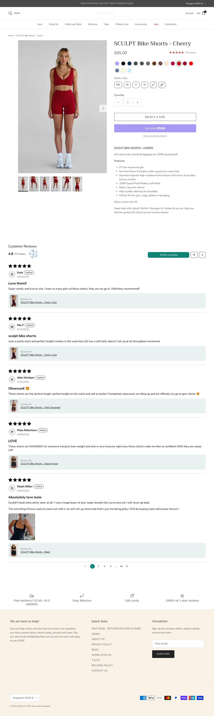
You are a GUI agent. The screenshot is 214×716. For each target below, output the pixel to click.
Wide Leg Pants (73, 24)
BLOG (95, 649)
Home (11, 35)
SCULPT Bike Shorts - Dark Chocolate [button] (40, 407)
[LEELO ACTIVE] (107, 13)
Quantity (119, 95)
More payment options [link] (155, 136)
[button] (14, 301)
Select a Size (120, 78)
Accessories (141, 24)
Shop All (53, 24)
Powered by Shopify (41, 706)
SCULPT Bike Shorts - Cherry (30, 35)
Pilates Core (122, 24)
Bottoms (92, 24)
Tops (106, 24)
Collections (171, 24)
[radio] (117, 63)
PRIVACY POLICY (102, 644)
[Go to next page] (128, 566)
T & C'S (96, 660)
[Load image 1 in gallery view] (62, 106)
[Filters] (194, 255)
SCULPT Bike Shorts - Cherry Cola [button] (39, 302)
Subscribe (163, 653)
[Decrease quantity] (118, 102)
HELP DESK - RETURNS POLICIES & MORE (116, 628)
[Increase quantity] (138, 102)
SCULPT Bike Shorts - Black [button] (35, 552)
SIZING (96, 634)
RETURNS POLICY (102, 665)
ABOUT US (98, 639)
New (39, 24)
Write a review (169, 255)
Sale (156, 24)
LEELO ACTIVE (24, 706)
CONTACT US (100, 670)
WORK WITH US (101, 655)
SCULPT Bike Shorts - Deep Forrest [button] (39, 463)
